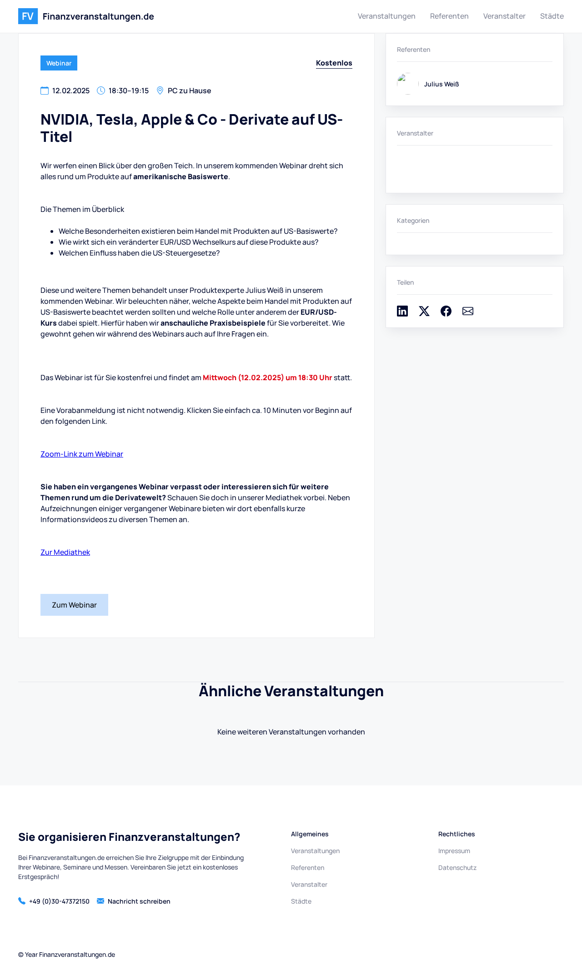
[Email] (467, 314)
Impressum (454, 850)
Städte (552, 16)
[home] (86, 16)
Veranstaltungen (387, 16)
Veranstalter (504, 16)
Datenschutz (457, 867)
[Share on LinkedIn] (402, 314)
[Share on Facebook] (446, 314)
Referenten (449, 16)
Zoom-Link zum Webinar (81, 454)
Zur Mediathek (65, 552)
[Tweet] (424, 314)
